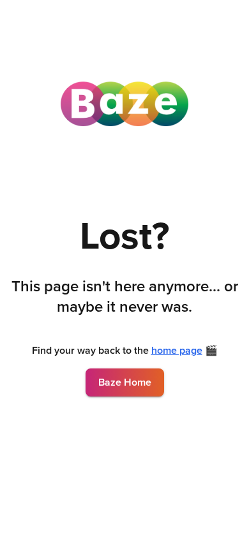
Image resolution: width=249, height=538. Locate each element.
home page (176, 350)
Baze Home (124, 382)
